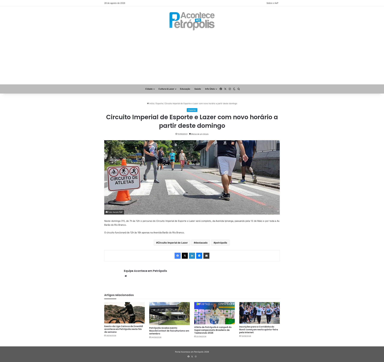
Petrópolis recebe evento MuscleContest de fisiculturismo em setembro (169, 330)
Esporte (159, 103)
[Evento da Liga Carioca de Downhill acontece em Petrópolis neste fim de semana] (124, 312)
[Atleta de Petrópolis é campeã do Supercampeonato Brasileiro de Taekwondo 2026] (214, 313)
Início (151, 103)
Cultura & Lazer (166, 89)
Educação (185, 89)
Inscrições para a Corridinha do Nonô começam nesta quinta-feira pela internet (258, 329)
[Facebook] (178, 256)
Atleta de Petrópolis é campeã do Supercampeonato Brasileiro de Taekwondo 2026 (213, 330)
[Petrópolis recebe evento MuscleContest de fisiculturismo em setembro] (169, 313)
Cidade (149, 89)
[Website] (126, 276)
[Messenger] (199, 256)
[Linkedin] (192, 256)
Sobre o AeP (272, 3)
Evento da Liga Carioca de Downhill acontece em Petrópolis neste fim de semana (123, 329)
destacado (201, 242)
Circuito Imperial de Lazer (173, 242)
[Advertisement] (192, 57)
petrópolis (221, 242)
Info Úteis (210, 89)
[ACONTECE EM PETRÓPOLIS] (192, 21)
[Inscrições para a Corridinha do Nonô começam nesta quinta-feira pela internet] (259, 313)
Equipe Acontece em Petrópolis (145, 271)
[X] (185, 256)
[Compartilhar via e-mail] (206, 256)
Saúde (197, 89)
